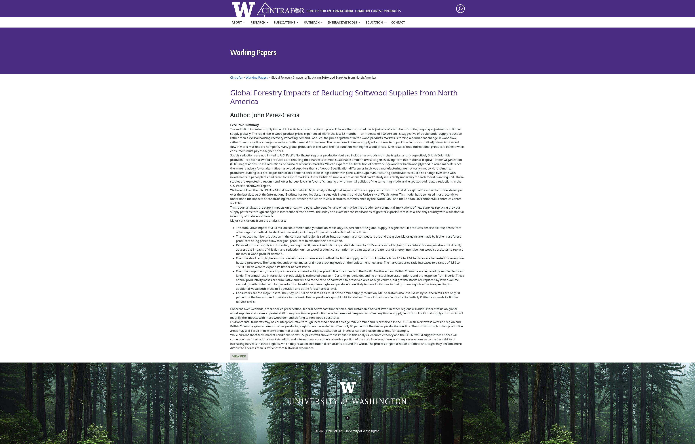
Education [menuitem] (375, 22)
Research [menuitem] (258, 22)
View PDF (239, 356)
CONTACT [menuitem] (398, 22)
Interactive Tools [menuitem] (343, 22)
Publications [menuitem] (285, 22)
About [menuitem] (237, 22)
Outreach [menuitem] (312, 22)
